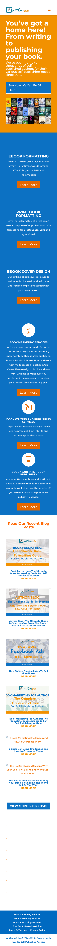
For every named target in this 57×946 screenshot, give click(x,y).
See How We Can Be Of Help (25, 88)
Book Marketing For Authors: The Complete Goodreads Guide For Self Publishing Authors (28, 721)
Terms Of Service (18, 930)
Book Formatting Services (27, 922)
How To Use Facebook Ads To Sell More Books (28, 672)
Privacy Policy (37, 930)
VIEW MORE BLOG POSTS (28, 806)
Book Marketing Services (27, 918)
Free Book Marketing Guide (27, 926)
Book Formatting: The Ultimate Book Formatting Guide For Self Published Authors (28, 573)
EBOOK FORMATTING (28, 156)
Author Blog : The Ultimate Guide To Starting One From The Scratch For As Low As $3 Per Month (28, 623)
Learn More (28, 185)
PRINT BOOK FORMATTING (28, 214)
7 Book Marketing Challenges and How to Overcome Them (28, 750)
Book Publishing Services (27, 914)
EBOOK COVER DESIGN (28, 271)
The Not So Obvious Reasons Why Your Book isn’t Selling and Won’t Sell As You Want (28, 782)
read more (28, 578)
